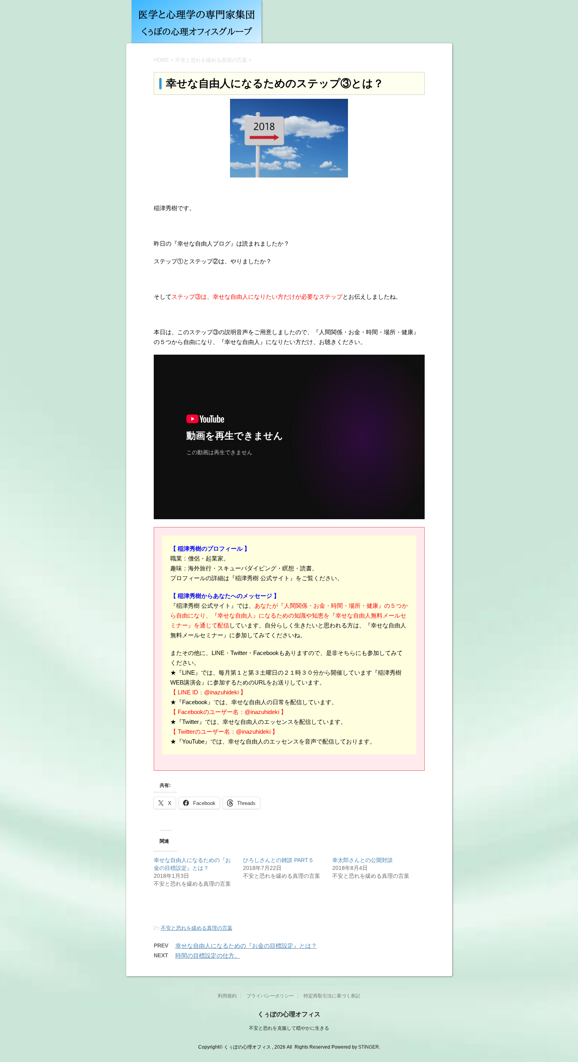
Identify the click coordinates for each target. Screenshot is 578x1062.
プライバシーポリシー (270, 996)
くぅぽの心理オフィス (289, 1014)
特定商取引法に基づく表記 (332, 996)
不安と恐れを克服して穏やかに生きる (289, 1028)
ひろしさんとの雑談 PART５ (278, 860)
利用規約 (227, 996)
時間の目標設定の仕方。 (207, 955)
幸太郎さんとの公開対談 (362, 860)
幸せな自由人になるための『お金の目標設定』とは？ (246, 945)
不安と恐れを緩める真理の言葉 (196, 928)
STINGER (368, 1047)
